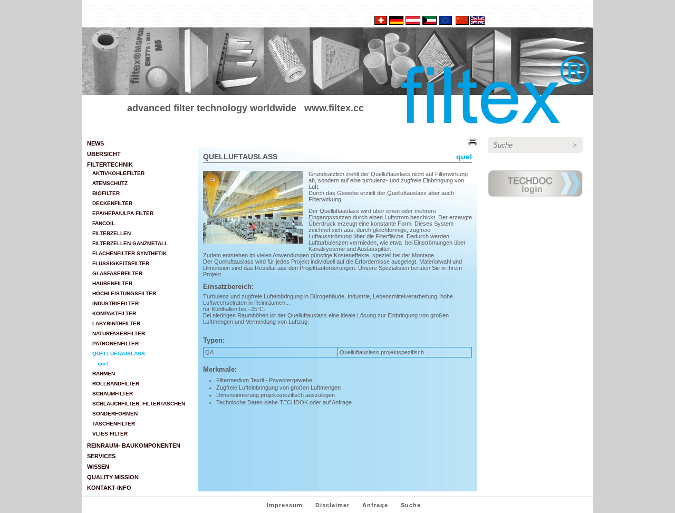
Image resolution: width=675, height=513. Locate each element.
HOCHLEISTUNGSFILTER (124, 293)
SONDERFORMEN (115, 414)
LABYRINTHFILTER (116, 323)
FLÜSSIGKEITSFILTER (120, 263)
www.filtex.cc (334, 108)
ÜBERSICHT (104, 154)
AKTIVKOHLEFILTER (118, 173)
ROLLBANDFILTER (115, 383)
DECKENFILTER (112, 203)
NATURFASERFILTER (118, 333)
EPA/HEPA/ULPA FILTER (122, 213)
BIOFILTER (106, 193)
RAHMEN (103, 373)
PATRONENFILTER (115, 343)
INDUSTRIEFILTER (115, 303)
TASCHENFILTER (113, 424)
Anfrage (375, 505)
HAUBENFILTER (112, 283)
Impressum (285, 505)
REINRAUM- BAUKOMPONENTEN (133, 445)
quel (103, 363)
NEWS (95, 143)
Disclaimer (332, 505)
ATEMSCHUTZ (110, 183)
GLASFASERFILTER (117, 273)
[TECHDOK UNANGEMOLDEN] (535, 201)
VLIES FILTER (110, 434)
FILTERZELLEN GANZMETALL (130, 243)
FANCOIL (103, 223)
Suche (411, 505)
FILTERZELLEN (111, 233)
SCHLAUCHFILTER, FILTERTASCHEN (138, 403)
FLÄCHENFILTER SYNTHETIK (129, 253)
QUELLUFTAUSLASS (118, 353)
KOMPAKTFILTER (114, 313)
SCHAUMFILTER (112, 393)
